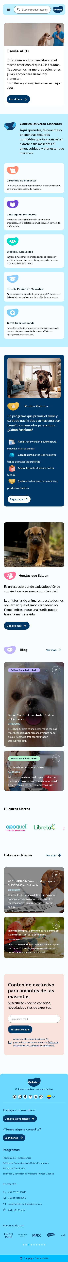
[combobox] (35, 10)
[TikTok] (25, 1097)
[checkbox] (9, 1042)
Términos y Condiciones (41, 1045)
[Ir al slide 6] (36, 1245)
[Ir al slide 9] (44, 1245)
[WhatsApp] (41, 1097)
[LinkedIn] (36, 1097)
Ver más (51, 649)
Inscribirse (15, 99)
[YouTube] (30, 1097)
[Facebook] (15, 1097)
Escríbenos (11, 1137)
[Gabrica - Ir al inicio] (58, 9)
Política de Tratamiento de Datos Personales (26, 1163)
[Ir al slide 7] (39, 1245)
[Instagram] (20, 1097)
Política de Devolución (14, 1168)
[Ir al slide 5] (34, 1245)
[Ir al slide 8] (42, 1245)
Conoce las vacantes (17, 1118)
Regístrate (16, 499)
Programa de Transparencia (17, 1157)
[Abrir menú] (8, 9)
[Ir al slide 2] (26, 1245)
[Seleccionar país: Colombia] (51, 1097)
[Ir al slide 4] (31, 1245)
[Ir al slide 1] (23, 1245)
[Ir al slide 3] (28, 1245)
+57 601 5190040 (17, 1192)
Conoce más (14, 625)
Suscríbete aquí (20, 1029)
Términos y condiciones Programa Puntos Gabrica (28, 1173)
